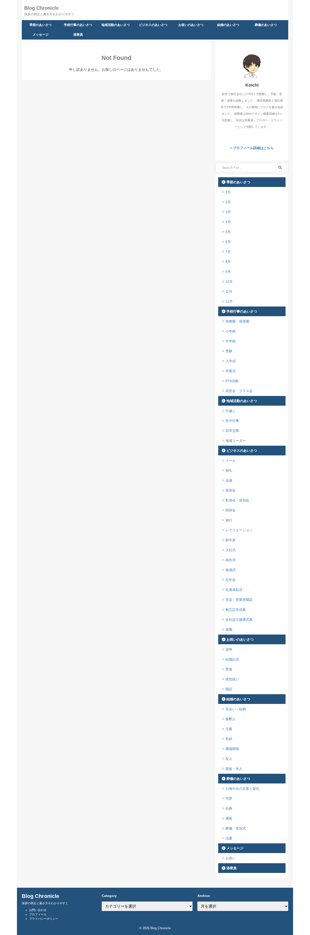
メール (230, 460)
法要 (228, 838)
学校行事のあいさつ (78, 25)
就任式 (230, 560)
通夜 (228, 818)
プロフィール (37, 914)
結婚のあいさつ (228, 25)
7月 (228, 252)
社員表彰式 (233, 590)
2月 (228, 202)
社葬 (228, 808)
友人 (228, 759)
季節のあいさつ (41, 25)
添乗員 (78, 34)
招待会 (230, 510)
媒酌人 (230, 719)
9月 (228, 272)
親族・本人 (233, 769)
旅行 (228, 520)
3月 (228, 212)
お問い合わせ (37, 910)
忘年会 (230, 580)
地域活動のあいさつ (115, 25)
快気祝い (232, 679)
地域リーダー (235, 441)
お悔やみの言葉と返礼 (242, 788)
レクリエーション (239, 530)
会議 (228, 480)
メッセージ (40, 34)
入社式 (230, 550)
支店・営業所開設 (239, 600)
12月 (229, 301)
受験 (228, 351)
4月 (228, 222)
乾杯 (228, 739)
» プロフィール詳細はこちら (252, 148)
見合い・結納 (235, 709)
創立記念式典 (235, 610)
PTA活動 (232, 381)
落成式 (230, 570)
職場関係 (232, 749)
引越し (230, 411)
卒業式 (230, 371)
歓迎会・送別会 (237, 500)
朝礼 (228, 470)
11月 (228, 291)
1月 (228, 192)
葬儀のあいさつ (266, 25)
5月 (228, 232)
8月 (228, 262)
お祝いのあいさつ (190, 25)
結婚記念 (232, 659)
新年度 (230, 540)
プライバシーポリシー (43, 918)
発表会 (230, 490)
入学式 (230, 361)
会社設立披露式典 (239, 619)
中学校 (230, 341)
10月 (229, 281)
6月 (228, 242)
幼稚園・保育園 (237, 321)
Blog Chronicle (41, 8)
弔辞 (228, 798)
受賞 (228, 669)
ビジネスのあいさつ (153, 25)
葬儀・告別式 (235, 828)
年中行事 (232, 421)
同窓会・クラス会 (239, 391)
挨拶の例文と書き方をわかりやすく (45, 903)
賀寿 (228, 649)
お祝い (230, 858)
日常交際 (232, 431)
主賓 (228, 729)
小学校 (230, 331)
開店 (228, 689)
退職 (228, 629)
